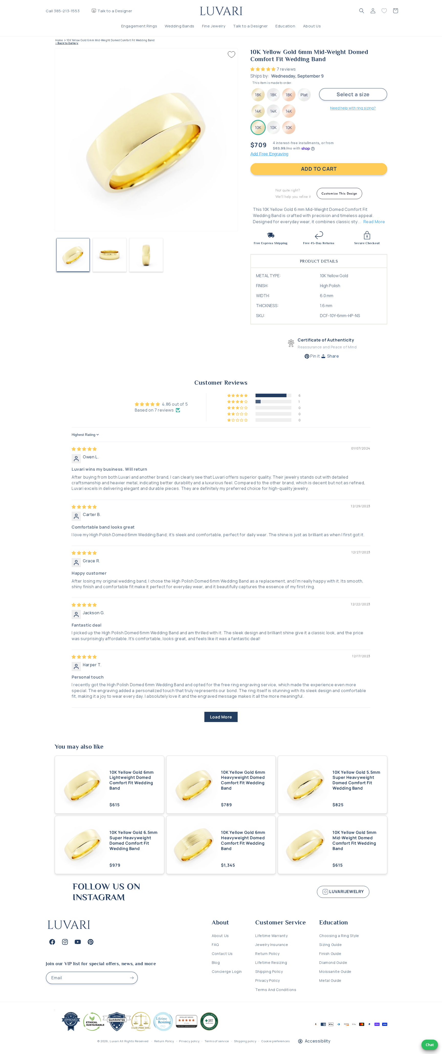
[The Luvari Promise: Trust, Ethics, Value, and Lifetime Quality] (138, 1031)
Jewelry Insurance (271, 944)
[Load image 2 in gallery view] (109, 255)
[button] (361, 10)
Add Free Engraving (269, 154)
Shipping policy (245, 1041)
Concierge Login (227, 971)
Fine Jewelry (213, 26)
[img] (84, 449)
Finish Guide (330, 953)
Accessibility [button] (317, 1041)
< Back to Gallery (66, 43)
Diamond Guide (333, 962)
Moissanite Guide (335, 971)
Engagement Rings (139, 26)
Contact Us (222, 953)
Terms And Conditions (275, 989)
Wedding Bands (179, 26)
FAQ (215, 944)
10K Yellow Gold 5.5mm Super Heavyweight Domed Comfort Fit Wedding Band (356, 780)
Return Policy (267, 953)
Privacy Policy (267, 980)
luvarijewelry (346, 891)
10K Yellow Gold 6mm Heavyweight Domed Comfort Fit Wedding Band (243, 780)
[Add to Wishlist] (231, 54)
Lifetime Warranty (271, 935)
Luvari (114, 1041)
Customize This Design (339, 193)
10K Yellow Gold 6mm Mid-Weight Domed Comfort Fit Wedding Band (111, 40)
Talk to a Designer (114, 11)
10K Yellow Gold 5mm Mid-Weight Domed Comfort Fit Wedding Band (354, 840)
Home (59, 40)
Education (285, 26)
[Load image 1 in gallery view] (73, 255)
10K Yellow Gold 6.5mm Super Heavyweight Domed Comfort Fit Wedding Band (133, 840)
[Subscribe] (131, 978)
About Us (312, 26)
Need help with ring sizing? (353, 107)
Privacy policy (189, 1041)
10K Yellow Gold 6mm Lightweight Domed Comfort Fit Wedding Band (131, 780)
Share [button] (333, 356)
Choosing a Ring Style (339, 935)
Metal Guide (330, 980)
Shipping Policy (269, 971)
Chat (430, 1044)
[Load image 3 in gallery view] (146, 255)
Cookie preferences (275, 1041)
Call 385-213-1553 (63, 11)
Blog (216, 962)
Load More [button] (221, 717)
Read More (374, 221)
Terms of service (217, 1041)
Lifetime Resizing (271, 962)
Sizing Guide (330, 944)
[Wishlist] (384, 10)
